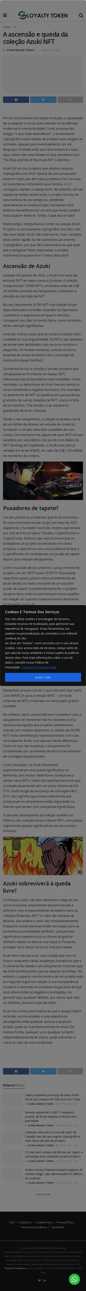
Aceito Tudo (43, 677)
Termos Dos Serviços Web (38, 667)
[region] (43, 645)
